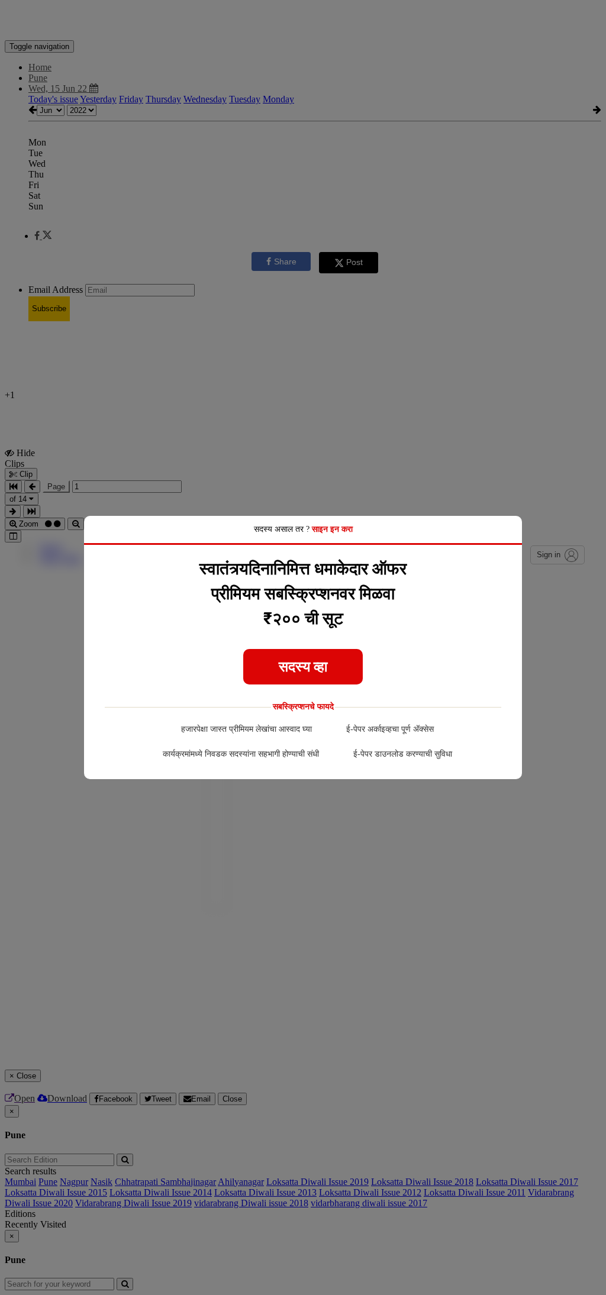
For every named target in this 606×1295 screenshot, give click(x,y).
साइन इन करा (332, 529)
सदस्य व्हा (303, 666)
